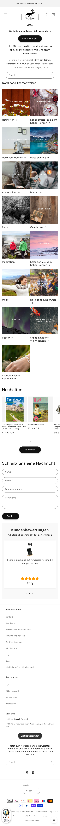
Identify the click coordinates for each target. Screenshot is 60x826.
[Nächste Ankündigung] (55, 4)
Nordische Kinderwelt (43, 299)
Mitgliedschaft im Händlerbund (20, 667)
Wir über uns (11, 648)
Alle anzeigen (30, 449)
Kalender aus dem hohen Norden (41, 263)
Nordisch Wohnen (12, 157)
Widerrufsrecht (12, 691)
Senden (10, 516)
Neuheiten (8, 119)
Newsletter (10, 623)
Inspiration (8, 261)
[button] (6, 15)
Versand (24, 719)
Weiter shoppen (30, 38)
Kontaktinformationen (30, 816)
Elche (5, 227)
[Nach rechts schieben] (36, 442)
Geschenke (37, 227)
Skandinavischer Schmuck (11, 377)
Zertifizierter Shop (14, 642)
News (8, 661)
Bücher (34, 192)
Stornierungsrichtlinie (31, 820)
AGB (7, 684)
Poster (6, 337)
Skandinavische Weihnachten (39, 339)
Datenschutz (11, 697)
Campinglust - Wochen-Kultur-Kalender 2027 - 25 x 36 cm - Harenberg (14, 427)
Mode (5, 299)
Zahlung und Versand (15, 635)
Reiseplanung (38, 157)
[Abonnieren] (51, 75)
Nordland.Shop (13, 812)
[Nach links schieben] (24, 442)
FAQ (7, 654)
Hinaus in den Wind (36, 425)
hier (7, 726)
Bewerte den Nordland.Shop (18, 629)
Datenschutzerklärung (44, 812)
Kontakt (9, 617)
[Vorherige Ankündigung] (5, 4)
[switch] (6, 820)
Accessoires (9, 192)
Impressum (11, 703)
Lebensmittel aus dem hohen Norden (43, 121)
